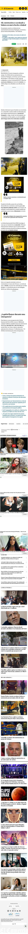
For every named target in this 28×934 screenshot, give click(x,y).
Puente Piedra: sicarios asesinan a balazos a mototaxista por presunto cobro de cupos (13, 697)
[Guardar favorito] (23, 44)
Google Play (17, 906)
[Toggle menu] (2, 8)
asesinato (18, 423)
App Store (10, 906)
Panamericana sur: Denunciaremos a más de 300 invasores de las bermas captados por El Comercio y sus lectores (14, 402)
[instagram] (13, 911)
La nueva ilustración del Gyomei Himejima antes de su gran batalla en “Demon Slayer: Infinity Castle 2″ (12, 826)
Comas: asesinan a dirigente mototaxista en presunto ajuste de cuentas (13, 758)
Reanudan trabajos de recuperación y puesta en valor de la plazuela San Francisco (15, 216)
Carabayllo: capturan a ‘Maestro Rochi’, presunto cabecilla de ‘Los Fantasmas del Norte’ (14, 627)
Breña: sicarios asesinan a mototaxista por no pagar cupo (15, 197)
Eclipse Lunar (18, 12)
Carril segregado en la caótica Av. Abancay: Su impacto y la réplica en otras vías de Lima (14, 410)
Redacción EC (5, 70)
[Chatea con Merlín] (20, 8)
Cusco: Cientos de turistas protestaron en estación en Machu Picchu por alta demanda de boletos (14, 397)
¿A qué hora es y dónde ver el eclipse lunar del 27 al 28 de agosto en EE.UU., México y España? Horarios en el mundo (14, 804)
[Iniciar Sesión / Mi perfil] (26, 8)
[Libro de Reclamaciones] (17, 914)
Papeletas (24, 12)
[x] (10, 911)
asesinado (3, 82)
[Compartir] (26, 44)
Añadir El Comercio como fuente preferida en (14, 18)
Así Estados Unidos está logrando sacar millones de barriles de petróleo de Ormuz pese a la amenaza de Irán (12, 562)
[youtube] (15, 911)
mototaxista (11, 423)
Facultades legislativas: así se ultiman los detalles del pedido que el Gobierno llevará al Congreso (11, 558)
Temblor (10, 12)
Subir (13, 923)
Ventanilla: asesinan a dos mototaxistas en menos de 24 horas (12, 738)
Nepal (14, 12)
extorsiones (15, 289)
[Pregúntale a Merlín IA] (25, 926)
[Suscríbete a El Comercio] (22, 8)
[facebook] (8, 911)
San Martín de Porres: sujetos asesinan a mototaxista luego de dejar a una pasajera (12, 717)
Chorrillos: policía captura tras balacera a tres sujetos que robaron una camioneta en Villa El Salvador (13, 671)
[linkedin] (17, 911)
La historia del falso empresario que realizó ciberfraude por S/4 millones (13, 607)
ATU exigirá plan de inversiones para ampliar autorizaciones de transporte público (14, 407)
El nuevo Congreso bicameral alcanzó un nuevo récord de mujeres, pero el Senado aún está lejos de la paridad (13, 578)
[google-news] (20, 911)
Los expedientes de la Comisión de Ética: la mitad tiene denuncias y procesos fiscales (12, 567)
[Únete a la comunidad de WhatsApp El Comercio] (14, 44)
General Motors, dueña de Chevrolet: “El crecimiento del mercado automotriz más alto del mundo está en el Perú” (13, 582)
